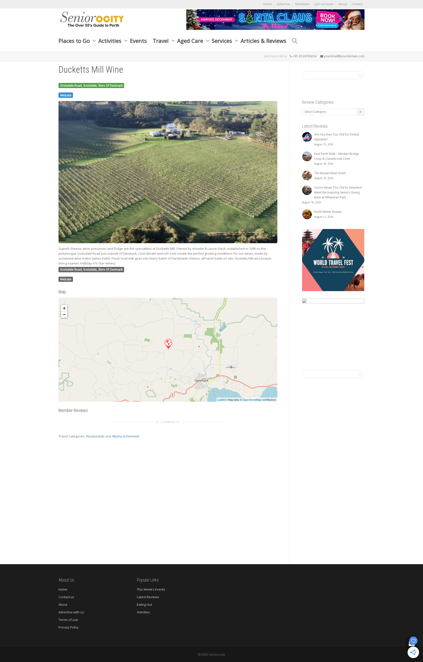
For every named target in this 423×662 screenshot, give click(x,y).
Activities (110, 40)
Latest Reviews (148, 597)
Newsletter (302, 4)
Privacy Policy (69, 627)
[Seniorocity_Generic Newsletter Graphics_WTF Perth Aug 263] (333, 260)
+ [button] (64, 308)
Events (138, 40)
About (342, 4)
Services (223, 40)
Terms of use (68, 619)
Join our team (324, 4)
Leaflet (222, 399)
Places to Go (75, 40)
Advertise (283, 4)
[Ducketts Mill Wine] (168, 344)
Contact (357, 4)
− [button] (64, 314)
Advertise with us (71, 612)
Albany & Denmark (126, 436)
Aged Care (191, 40)
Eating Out (144, 604)
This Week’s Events (151, 589)
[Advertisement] (168, 499)
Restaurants (95, 436)
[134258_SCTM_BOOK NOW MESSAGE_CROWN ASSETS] (275, 19)
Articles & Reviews (263, 40)
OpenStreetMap (251, 399)
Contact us (66, 597)
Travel (161, 40)
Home (267, 4)
